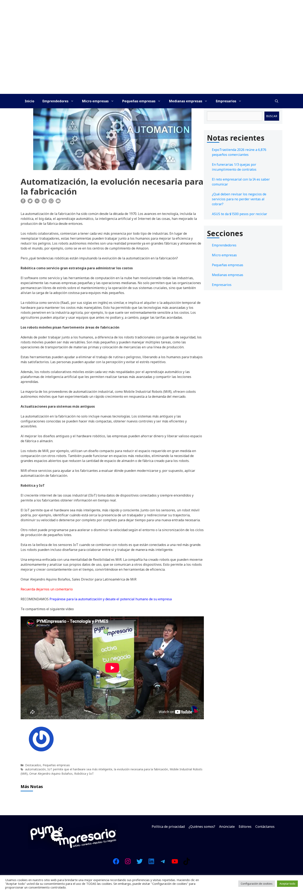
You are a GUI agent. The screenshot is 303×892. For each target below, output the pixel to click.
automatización (35, 769)
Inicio (29, 101)
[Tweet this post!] (30, 202)
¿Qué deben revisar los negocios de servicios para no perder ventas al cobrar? (239, 199)
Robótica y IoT (84, 773)
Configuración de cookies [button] (256, 883)
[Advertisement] (151, 63)
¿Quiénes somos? (202, 826)
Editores (245, 826)
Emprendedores (55, 101)
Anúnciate (227, 826)
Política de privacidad (168, 826)
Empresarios (226, 101)
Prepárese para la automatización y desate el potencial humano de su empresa (110, 599)
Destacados (33, 765)
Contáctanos (265, 826)
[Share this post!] (23, 202)
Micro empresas (95, 101)
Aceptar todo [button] (287, 883)
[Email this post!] (58, 202)
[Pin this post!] (44, 202)
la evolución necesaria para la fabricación (141, 769)
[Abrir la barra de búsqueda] (276, 101)
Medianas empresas (185, 101)
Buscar (271, 116)
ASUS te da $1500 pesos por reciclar (239, 214)
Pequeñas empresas (138, 101)
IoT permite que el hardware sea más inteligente (79, 769)
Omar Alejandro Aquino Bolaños (51, 773)
